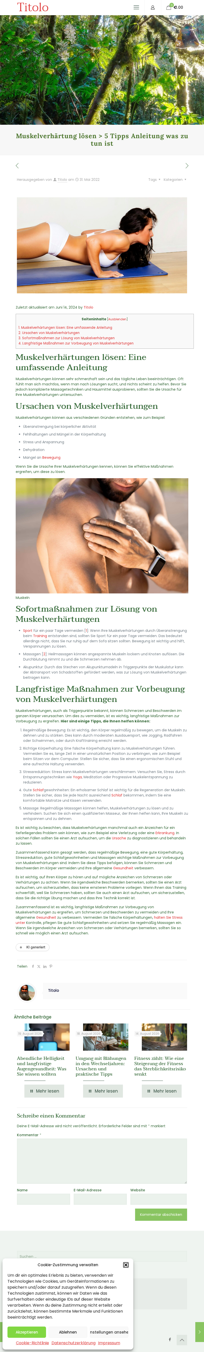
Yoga (77, 777)
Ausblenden (117, 319)
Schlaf (38, 790)
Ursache (119, 838)
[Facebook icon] (170, 1339)
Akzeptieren (27, 1332)
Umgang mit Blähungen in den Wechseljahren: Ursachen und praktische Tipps (101, 1066)
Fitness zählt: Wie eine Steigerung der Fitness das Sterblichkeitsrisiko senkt (160, 1066)
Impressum (109, 1343)
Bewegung (51, 457)
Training (40, 635)
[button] (125, 1264)
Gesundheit (123, 868)
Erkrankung (164, 832)
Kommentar (29, 1134)
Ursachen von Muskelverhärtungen (49, 333)
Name (22, 1190)
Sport (27, 630)
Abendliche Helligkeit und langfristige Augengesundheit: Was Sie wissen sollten (41, 1066)
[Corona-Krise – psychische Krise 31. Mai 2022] (199, 1332)
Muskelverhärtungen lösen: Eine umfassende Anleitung (65, 327)
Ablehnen (68, 1332)
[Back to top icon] (182, 1340)
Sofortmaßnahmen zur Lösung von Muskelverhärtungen (66, 338)
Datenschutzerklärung (73, 1343)
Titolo (33, 7)
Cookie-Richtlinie (32, 1343)
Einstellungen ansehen (109, 1332)
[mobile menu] (136, 7)
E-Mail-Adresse (88, 1190)
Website (137, 1190)
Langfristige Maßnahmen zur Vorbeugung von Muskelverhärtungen (76, 343)
